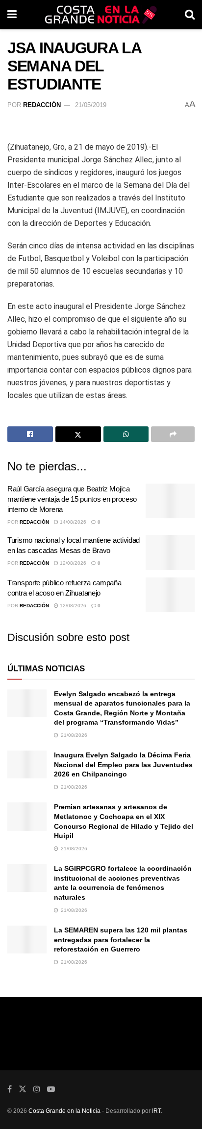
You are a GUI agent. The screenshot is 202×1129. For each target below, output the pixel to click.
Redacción (42, 105)
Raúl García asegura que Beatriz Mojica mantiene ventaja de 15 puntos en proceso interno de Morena (72, 499)
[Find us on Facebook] (9, 1089)
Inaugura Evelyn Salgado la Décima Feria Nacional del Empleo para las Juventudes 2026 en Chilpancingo (123, 764)
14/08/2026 (72, 522)
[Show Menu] (12, 14)
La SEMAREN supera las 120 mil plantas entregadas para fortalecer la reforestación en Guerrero (120, 939)
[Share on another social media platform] (173, 434)
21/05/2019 (90, 105)
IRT (156, 1110)
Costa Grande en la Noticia (64, 1110)
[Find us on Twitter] (22, 1089)
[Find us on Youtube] (51, 1089)
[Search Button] (190, 14)
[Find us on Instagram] (36, 1089)
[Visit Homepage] (101, 14)
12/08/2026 (72, 563)
